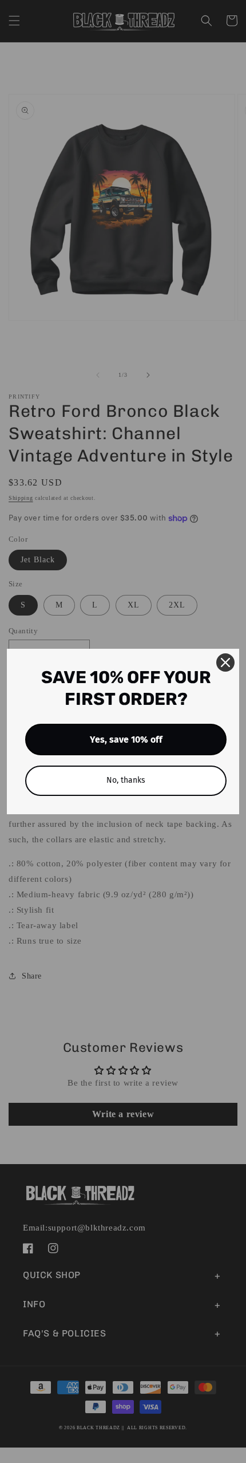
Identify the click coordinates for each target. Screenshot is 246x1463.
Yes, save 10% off (126, 739)
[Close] (225, 662)
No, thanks (125, 780)
